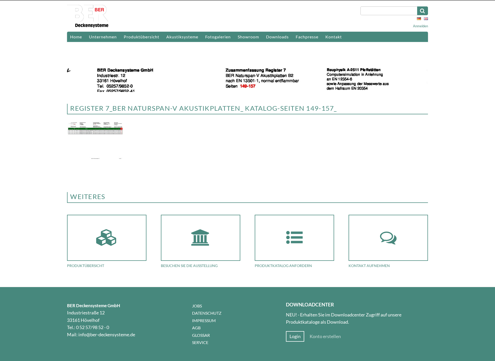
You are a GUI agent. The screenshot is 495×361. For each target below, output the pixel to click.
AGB (196, 327)
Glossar (201, 335)
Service (200, 342)
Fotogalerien (218, 36)
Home (76, 36)
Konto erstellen (325, 336)
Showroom (248, 36)
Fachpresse (307, 36)
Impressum (204, 320)
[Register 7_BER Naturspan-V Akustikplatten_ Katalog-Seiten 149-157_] (95, 158)
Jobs (197, 305)
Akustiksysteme (182, 36)
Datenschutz (206, 313)
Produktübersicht (141, 36)
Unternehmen (103, 36)
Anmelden (420, 26)
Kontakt (333, 36)
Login (295, 336)
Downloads (277, 36)
